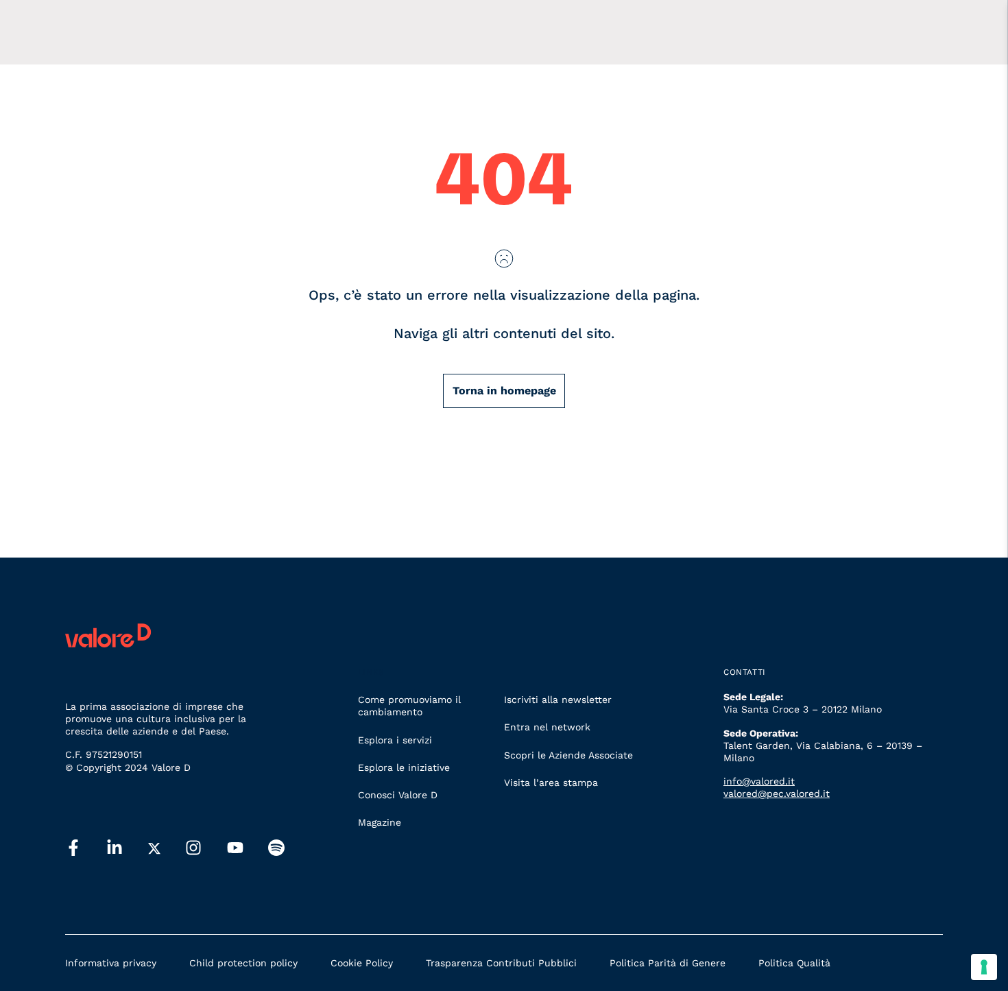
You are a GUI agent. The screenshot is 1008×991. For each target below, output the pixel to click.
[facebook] (73, 848)
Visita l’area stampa (551, 782)
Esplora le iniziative (404, 767)
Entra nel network (547, 726)
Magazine (379, 822)
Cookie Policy (362, 962)
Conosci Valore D (397, 794)
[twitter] (154, 848)
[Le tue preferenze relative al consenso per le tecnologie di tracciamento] (984, 967)
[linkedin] (114, 848)
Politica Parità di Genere (667, 962)
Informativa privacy (110, 962)
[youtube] (235, 848)
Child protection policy (243, 962)
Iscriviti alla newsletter (558, 699)
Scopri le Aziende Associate (568, 755)
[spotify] (276, 848)
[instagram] (193, 848)
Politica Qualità (794, 962)
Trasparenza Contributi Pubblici (501, 962)
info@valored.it (759, 781)
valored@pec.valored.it (776, 793)
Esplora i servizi (395, 740)
